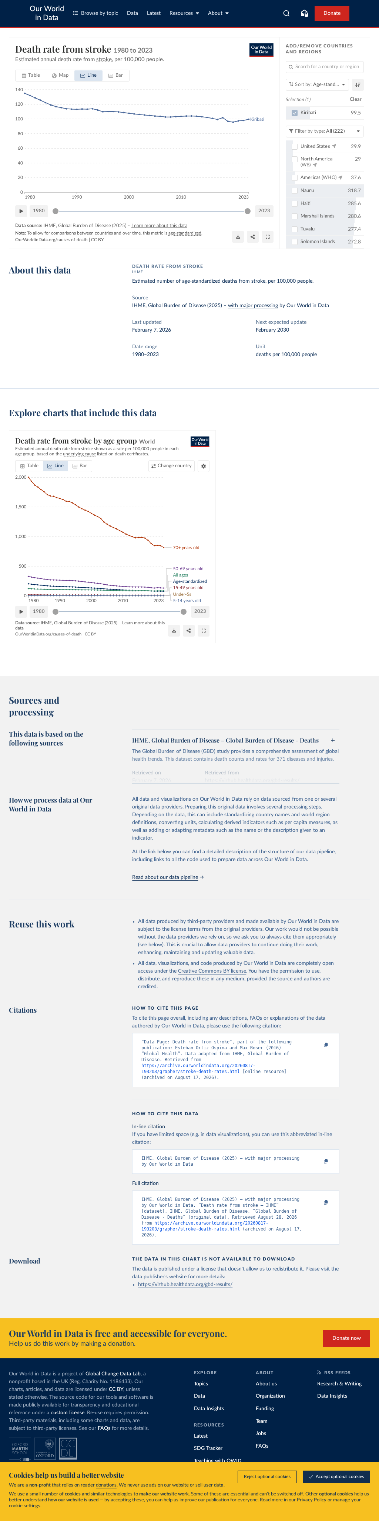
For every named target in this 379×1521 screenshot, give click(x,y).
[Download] (238, 237)
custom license (67, 1412)
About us (266, 1383)
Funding (265, 1408)
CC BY (97, 240)
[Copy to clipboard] (318, 1045)
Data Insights (209, 1408)
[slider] (55, 211)
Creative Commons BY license (212, 971)
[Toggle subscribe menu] (304, 13)
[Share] (253, 237)
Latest (154, 13)
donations (106, 1485)
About (215, 13)
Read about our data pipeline (165, 877)
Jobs (261, 1433)
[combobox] (286, 13)
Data (132, 13)
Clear (356, 99)
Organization (270, 1396)
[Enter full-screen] (268, 237)
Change (175, 466)
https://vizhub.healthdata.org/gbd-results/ (185, 1284)
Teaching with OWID (218, 1461)
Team (262, 1421)
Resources (181, 13)
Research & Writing (339, 1383)
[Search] (286, 13)
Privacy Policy (311, 1500)
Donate (332, 13)
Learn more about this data (159, 225)
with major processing (253, 305)
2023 (264, 211)
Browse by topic (99, 13)
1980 (39, 211)
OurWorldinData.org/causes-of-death (51, 240)
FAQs (104, 1428)
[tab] (31, 75)
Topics (201, 1383)
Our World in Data (47, 13)
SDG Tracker (208, 1448)
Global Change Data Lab (113, 1373)
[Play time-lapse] (21, 211)
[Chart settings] (203, 466)
